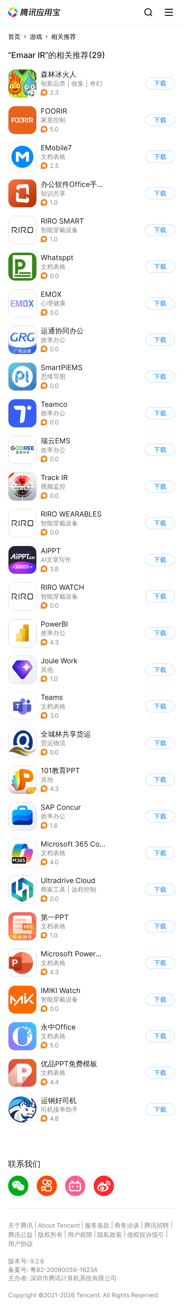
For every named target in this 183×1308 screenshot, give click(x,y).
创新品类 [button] (53, 83)
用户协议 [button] (20, 1243)
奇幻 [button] (96, 83)
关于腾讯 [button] (20, 1225)
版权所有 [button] (50, 1234)
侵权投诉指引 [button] (145, 1234)
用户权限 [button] (80, 1234)
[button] (34, 12)
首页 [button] (14, 36)
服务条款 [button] (97, 1225)
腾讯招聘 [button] (156, 1225)
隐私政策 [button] (109, 1234)
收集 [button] (77, 83)
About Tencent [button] (59, 1225)
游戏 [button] (36, 36)
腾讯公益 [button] (20, 1234)
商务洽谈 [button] (126, 1225)
